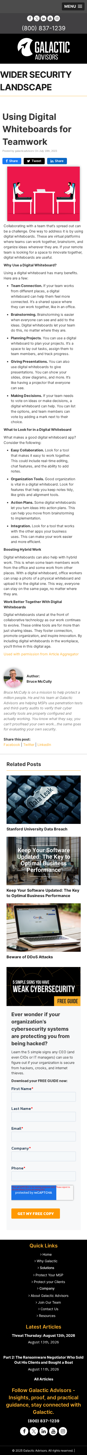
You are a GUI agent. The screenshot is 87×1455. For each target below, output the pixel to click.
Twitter (28, 745)
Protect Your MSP (49, 1275)
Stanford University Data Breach (37, 829)
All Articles (43, 1379)
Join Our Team (49, 1302)
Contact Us (49, 1309)
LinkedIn (44, 745)
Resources (47, 1316)
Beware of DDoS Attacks (30, 956)
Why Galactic (47, 1261)
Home (47, 1254)
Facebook (12, 745)
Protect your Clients (49, 1282)
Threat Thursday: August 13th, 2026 (43, 1335)
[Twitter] (36, 18)
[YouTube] (50, 18)
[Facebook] (30, 18)
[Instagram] (57, 18)
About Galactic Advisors (49, 1295)
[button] (73, 6)
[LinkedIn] (43, 18)
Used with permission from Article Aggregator (41, 654)
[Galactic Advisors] (43, 48)
